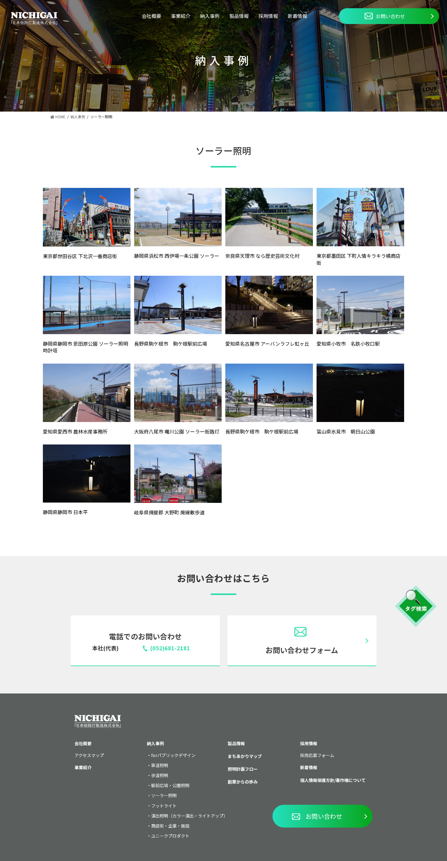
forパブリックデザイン (173, 755)
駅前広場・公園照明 (170, 785)
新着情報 (297, 15)
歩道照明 (159, 775)
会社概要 (151, 15)
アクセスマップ (89, 755)
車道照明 (159, 765)
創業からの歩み (243, 782)
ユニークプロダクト (170, 836)
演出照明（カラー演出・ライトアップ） (189, 816)
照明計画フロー (243, 769)
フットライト (164, 806)
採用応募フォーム (317, 755)
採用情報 (268, 15)
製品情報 (239, 15)
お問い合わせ (390, 16)
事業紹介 (180, 15)
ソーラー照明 (164, 795)
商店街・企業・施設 (170, 826)
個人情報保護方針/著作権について (333, 780)
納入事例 (210, 15)
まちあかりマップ (245, 756)
